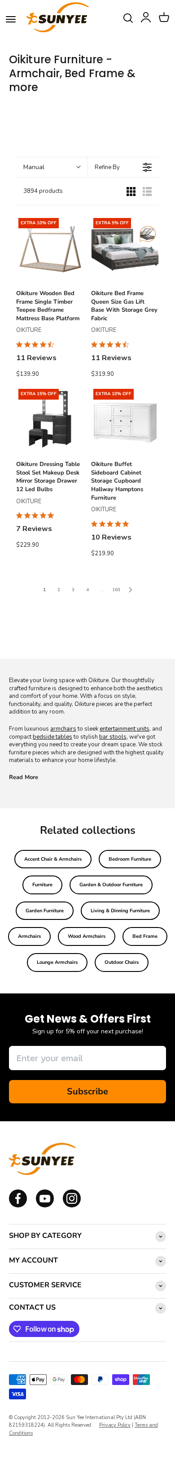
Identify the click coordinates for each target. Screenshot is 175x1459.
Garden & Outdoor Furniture (111, 884)
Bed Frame (145, 936)
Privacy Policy (115, 1425)
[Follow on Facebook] (18, 1205)
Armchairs (29, 936)
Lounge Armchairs (57, 962)
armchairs (63, 729)
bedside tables (52, 737)
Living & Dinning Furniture (120, 910)
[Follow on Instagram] (45, 1205)
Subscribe (87, 1091)
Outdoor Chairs (122, 962)
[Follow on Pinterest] (72, 1205)
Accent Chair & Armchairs (53, 859)
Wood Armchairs (86, 936)
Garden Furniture (45, 910)
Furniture (42, 884)
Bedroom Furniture (130, 859)
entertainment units (124, 729)
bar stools (113, 737)
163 (116, 590)
